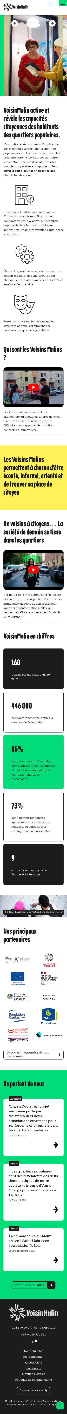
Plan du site (33, 1368)
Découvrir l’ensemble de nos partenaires (28, 1054)
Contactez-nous (31, 1390)
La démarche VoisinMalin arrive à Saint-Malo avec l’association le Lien (30, 1241)
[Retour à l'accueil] (15, 8)
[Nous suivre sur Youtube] (35, 1342)
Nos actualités (33, 1351)
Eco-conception (33, 1356)
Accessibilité (33, 1362)
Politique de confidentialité (33, 1379)
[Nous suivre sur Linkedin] (31, 1342)
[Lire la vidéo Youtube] (33, 387)
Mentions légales (33, 1373)
